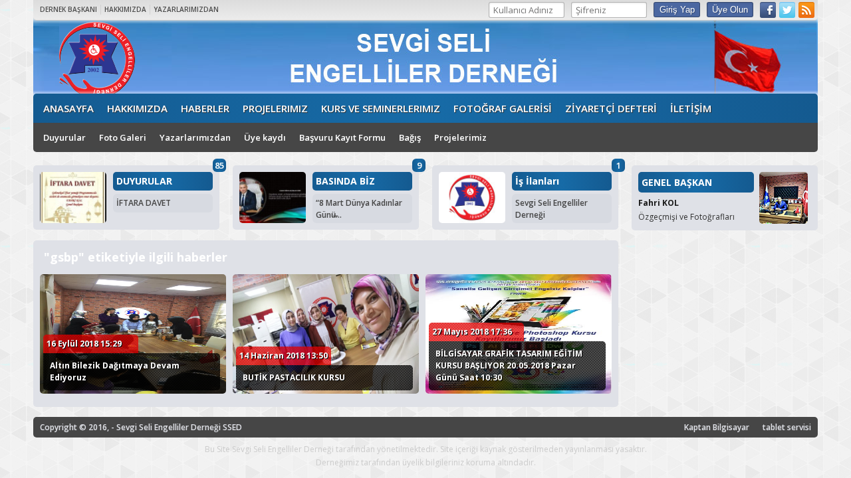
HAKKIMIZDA (125, 9)
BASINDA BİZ (345, 181)
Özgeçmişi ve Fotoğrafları (686, 216)
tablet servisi (787, 427)
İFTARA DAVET (143, 202)
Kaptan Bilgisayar (716, 427)
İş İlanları (537, 181)
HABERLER (205, 108)
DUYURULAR (144, 181)
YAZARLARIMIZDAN (186, 9)
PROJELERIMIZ (275, 108)
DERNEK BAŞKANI (68, 9)
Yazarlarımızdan (195, 137)
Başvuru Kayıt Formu (342, 137)
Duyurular (64, 137)
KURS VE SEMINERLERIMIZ (380, 108)
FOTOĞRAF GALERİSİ (502, 108)
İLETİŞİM (690, 108)
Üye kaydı (265, 137)
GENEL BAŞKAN (677, 182)
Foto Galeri (122, 137)
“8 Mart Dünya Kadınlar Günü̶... (359, 208)
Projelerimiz (460, 137)
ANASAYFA (68, 108)
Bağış (410, 137)
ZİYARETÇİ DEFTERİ (611, 108)
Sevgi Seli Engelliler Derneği (551, 208)
